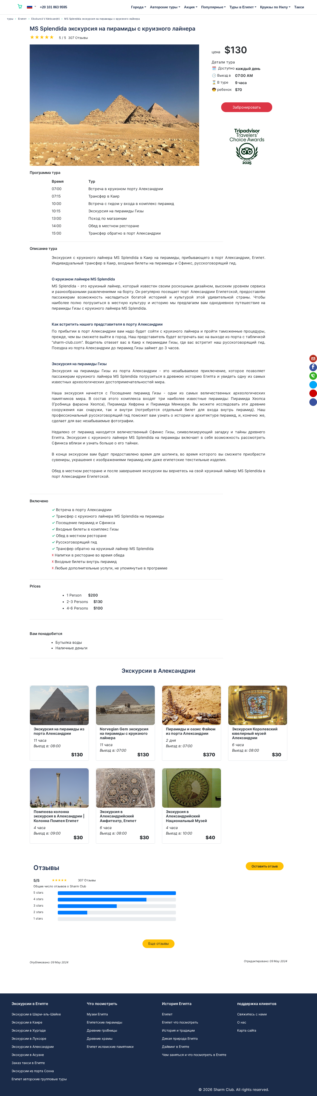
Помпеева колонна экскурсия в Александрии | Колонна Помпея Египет (59, 816)
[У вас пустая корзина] (20, 7)
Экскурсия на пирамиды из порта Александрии (59, 731)
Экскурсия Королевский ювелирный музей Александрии (255, 733)
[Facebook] (313, 367)
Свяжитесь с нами (252, 1014)
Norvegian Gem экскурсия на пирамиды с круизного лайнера (124, 733)
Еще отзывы (158, 943)
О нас (241, 1022)
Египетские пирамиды (104, 1022)
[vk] (313, 402)
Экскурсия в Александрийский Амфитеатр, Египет (118, 816)
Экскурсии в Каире (27, 1022)
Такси (299, 7)
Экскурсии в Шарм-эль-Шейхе (36, 1014)
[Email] (313, 358)
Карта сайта (246, 1030)
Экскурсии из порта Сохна (33, 1071)
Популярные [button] (212, 7)
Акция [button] (189, 7)
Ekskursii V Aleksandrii (45, 18)
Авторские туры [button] (164, 7)
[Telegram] (313, 385)
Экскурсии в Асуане (28, 1055)
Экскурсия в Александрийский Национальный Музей (186, 816)
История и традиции (178, 1030)
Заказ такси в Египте (28, 1063)
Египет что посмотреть (180, 1022)
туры (10, 18)
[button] (31, 6)
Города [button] (137, 7)
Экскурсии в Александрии (33, 1047)
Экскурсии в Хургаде (29, 1030)
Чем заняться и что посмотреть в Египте (194, 1055)
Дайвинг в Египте (175, 1047)
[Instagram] (313, 393)
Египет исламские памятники (110, 1047)
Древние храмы (100, 1038)
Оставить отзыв (265, 866)
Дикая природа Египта (180, 1038)
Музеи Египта (97, 1014)
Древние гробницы (102, 1030)
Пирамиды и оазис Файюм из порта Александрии (190, 731)
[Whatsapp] (313, 376)
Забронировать (247, 107)
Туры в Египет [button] (242, 7)
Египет (22, 18)
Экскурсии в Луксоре (29, 1038)
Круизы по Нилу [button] (274, 7)
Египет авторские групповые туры (39, 1079)
